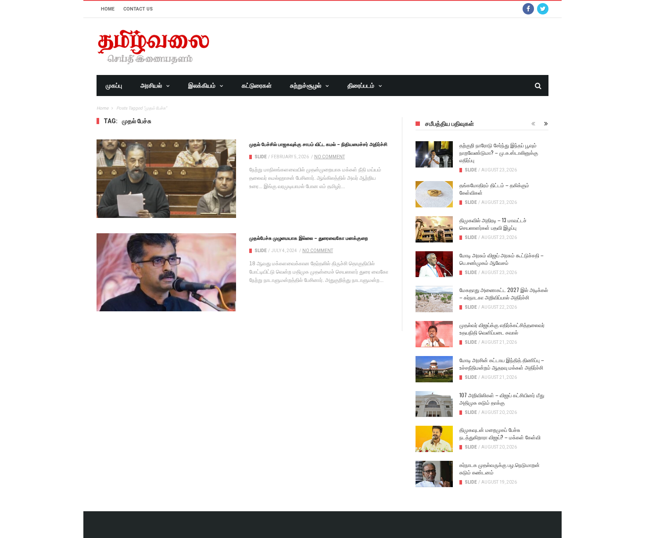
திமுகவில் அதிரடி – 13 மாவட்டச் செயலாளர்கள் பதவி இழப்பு (493, 223)
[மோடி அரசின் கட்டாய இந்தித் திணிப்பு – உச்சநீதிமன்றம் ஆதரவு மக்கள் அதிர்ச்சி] (434, 369)
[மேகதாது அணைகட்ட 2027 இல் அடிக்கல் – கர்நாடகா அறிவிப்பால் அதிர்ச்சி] (434, 299)
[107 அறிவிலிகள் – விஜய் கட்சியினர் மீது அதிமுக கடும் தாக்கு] (434, 404)
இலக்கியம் (201, 85)
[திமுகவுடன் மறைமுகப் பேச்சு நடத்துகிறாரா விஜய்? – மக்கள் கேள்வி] (434, 439)
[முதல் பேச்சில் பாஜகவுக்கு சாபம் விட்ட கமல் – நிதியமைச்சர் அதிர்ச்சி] (166, 178)
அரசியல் (151, 85)
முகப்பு (114, 85)
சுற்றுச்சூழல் (305, 85)
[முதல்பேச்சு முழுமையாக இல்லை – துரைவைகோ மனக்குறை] (166, 272)
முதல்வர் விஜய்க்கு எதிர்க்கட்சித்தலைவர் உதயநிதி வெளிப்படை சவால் (502, 328)
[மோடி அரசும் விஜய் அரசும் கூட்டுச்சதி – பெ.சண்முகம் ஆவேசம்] (434, 264)
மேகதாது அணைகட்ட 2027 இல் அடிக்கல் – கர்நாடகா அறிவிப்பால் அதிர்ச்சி (503, 293)
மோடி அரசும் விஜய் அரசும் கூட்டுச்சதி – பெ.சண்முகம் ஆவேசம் (501, 258)
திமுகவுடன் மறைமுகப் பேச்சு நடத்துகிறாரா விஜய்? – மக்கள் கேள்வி (500, 433)
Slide (260, 156)
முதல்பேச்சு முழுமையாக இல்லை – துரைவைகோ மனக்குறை (308, 237)
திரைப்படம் (361, 85)
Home (108, 9)
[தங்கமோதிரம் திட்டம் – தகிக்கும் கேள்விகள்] (434, 194)
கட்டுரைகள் (257, 85)
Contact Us (138, 9)
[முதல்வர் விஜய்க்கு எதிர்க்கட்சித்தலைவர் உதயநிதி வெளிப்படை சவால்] (434, 334)
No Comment (329, 156)
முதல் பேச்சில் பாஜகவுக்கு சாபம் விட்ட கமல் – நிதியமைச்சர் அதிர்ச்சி (318, 143)
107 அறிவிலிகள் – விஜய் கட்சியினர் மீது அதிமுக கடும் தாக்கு (501, 398)
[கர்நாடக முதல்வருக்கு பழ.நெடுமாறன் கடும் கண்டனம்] (434, 474)
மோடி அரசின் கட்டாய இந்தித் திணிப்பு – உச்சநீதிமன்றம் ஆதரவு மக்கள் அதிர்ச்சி (501, 363)
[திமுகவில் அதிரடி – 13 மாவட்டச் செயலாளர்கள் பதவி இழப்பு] (434, 229)
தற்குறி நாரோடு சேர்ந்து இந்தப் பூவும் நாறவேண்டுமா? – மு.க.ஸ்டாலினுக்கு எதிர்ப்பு (498, 152)
